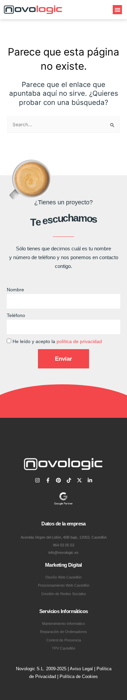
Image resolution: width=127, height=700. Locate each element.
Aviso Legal (81, 668)
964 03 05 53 (63, 545)
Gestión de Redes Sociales (63, 594)
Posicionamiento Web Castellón (63, 585)
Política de (71, 676)
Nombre (15, 289)
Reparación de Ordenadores (63, 632)
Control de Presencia (63, 640)
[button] (117, 9)
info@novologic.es (63, 552)
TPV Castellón (63, 648)
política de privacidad (79, 341)
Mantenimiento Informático (63, 624)
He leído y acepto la (57, 341)
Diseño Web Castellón (63, 577)
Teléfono (16, 315)
